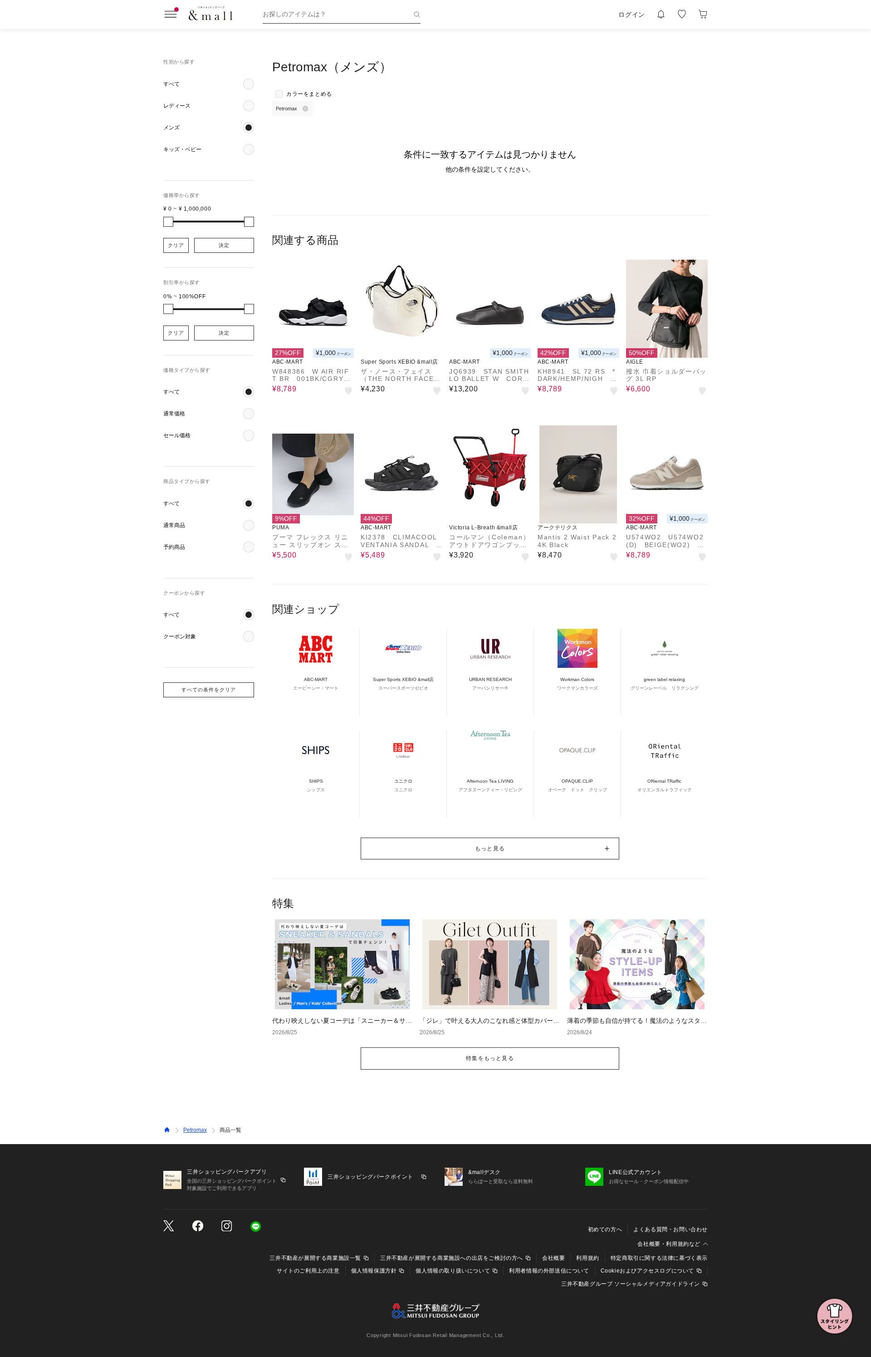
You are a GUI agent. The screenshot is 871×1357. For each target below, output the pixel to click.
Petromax (195, 1130)
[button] (208, 84)
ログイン (631, 14)
